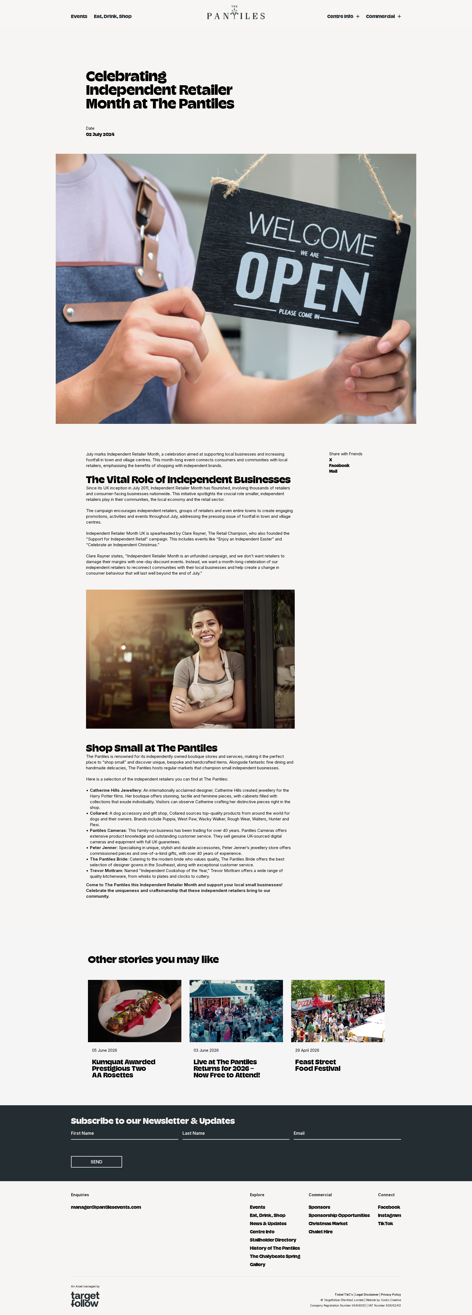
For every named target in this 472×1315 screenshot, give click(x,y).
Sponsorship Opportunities (339, 1215)
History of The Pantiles (275, 1248)
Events (79, 16)
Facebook (339, 465)
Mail (333, 471)
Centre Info (340, 16)
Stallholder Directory (273, 1239)
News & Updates (268, 1223)
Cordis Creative (391, 1300)
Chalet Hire (321, 1231)
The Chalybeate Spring (275, 1256)
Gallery (258, 1264)
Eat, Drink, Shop (113, 16)
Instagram (389, 1215)
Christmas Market (328, 1223)
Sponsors (319, 1207)
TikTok (385, 1223)
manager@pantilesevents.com (106, 1207)
